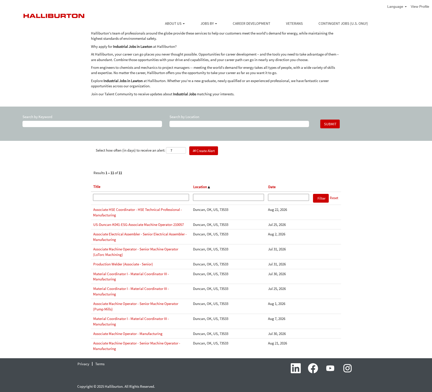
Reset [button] (334, 197)
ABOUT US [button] (173, 23)
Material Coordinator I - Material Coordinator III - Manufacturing (131, 276)
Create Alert (205, 150)
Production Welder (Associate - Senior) (123, 264)
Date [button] (272, 186)
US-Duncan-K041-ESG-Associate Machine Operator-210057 (138, 224)
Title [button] (96, 186)
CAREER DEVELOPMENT (251, 23)
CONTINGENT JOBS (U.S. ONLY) (343, 23)
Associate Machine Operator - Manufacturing (127, 333)
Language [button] (395, 7)
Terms (99, 363)
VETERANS (294, 23)
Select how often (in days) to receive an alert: (130, 150)
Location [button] (200, 186)
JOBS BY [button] (207, 23)
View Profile (420, 7)
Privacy (83, 363)
